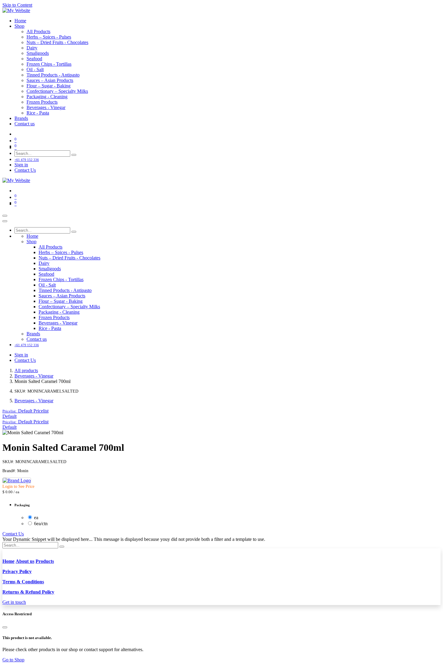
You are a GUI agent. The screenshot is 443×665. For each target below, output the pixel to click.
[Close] (4, 221)
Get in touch (14, 602)
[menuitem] (20, 20)
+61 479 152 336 (26, 160)
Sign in (21, 164)
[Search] (73, 155)
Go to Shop (13, 659)
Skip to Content (17, 5)
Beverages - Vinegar (33, 375)
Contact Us (25, 170)
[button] (25, 410)
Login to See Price (18, 486)
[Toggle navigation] (4, 216)
